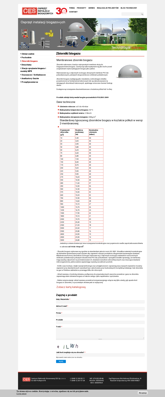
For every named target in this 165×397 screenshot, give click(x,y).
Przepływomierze (30, 82)
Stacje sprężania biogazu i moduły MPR (33, 69)
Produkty (81, 8)
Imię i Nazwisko (63, 299)
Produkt (59, 320)
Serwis (91, 8)
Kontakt (73, 12)
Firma (72, 8)
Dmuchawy (26, 65)
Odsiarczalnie (28, 54)
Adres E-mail (62, 306)
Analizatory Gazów (30, 78)
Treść (59, 327)
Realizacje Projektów (107, 8)
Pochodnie (26, 57)
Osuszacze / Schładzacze (34, 75)
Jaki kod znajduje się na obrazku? (70, 352)
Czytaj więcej (21, 394)
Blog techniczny (129, 8)
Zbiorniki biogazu (30, 61)
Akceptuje (143, 393)
